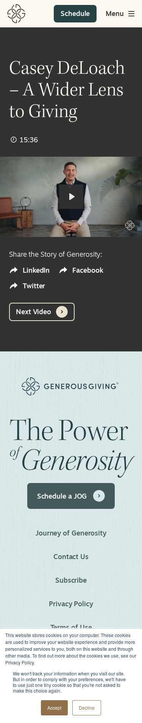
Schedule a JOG (62, 496)
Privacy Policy (71, 604)
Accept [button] (54, 707)
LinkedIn (36, 270)
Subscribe (71, 580)
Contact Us (71, 556)
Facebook (87, 270)
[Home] (16, 13)
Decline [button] (87, 707)
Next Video (33, 311)
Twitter (34, 286)
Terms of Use (71, 627)
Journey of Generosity (71, 533)
